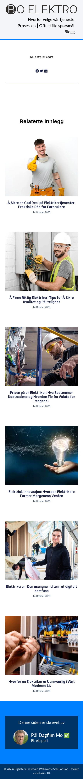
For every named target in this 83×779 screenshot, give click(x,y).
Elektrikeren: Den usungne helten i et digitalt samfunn (41, 588)
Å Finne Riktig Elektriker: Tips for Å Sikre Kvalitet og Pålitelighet (41, 300)
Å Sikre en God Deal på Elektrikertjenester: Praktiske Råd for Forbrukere (41, 205)
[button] (37, 71)
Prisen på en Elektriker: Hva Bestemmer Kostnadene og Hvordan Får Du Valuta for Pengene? (41, 397)
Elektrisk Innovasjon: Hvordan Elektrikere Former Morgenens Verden (41, 494)
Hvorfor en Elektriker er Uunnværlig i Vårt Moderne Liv (41, 684)
